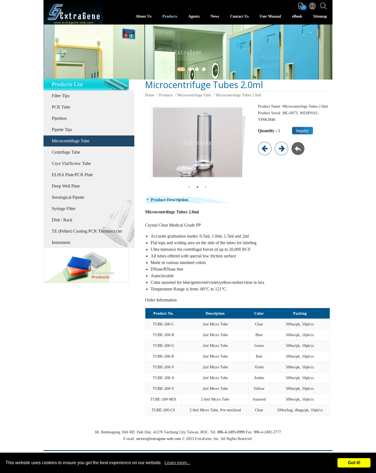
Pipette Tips (62, 129)
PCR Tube (61, 107)
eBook (297, 16)
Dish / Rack (62, 220)
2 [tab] (180, 70)
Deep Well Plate (66, 186)
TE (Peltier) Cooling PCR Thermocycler (87, 231)
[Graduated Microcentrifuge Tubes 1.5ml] (264, 148)
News (215, 16)
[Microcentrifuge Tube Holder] (281, 148)
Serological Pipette (68, 197)
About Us (143, 16)
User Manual (270, 16)
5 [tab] (205, 70)
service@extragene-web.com (158, 438)
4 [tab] (198, 70)
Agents (194, 16)
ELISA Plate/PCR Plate (72, 174)
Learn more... (177, 462)
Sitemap (320, 16)
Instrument (61, 242)
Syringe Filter (63, 208)
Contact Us (239, 16)
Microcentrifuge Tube (70, 140)
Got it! (354, 462)
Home (149, 95)
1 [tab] (173, 70)
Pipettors (59, 118)
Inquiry (302, 130)
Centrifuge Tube (66, 152)
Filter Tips (60, 95)
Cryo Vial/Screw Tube (71, 163)
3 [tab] (191, 70)
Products (169, 16)
